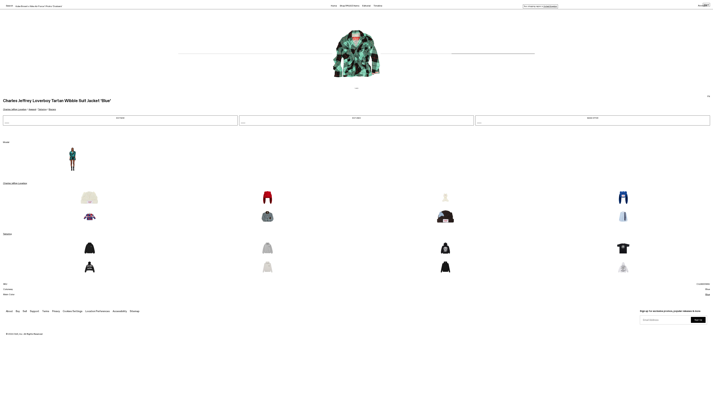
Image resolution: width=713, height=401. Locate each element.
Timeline (378, 6)
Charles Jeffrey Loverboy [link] (15, 183)
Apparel (32, 109)
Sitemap (134, 311)
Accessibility (120, 311)
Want (706, 5)
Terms (45, 311)
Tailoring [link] (7, 234)
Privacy (56, 311)
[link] (89, 197)
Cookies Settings (72, 311)
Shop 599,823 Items (349, 6)
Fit (708, 96)
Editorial (366, 6)
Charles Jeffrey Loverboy (15, 109)
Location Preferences (97, 311)
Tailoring (42, 109)
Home (334, 6)
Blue (707, 295)
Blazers (52, 109)
